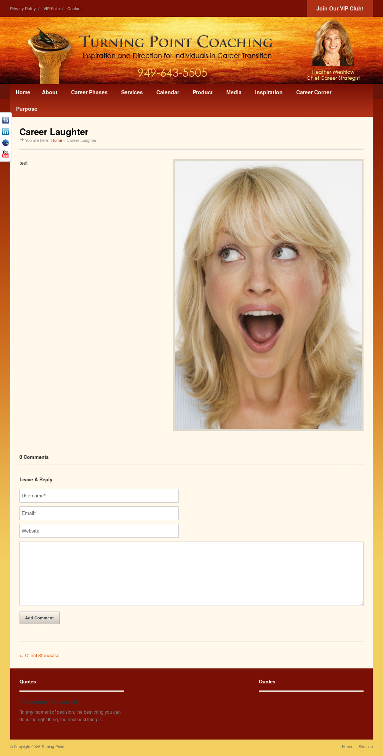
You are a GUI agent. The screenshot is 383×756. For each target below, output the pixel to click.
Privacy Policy (23, 8)
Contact (74, 8)
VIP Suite (51, 8)
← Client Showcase (39, 655)
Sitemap (366, 746)
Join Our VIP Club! (340, 8)
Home (56, 140)
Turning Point (53, 746)
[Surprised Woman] (268, 295)
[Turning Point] (191, 50)
